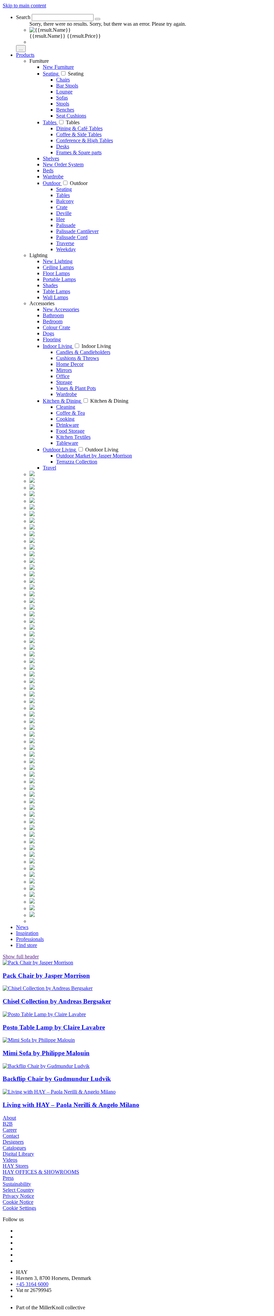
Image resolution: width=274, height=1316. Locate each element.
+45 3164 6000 (32, 1284)
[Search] (97, 19)
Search (23, 17)
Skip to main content (24, 5)
